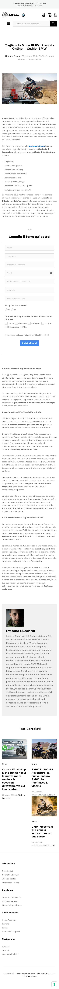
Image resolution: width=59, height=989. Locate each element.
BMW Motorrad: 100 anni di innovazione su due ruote (42, 831)
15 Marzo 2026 (9, 795)
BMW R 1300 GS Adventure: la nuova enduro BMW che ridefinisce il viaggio (42, 777)
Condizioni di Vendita (11, 897)
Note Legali (7, 871)
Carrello (5, 924)
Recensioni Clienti (10, 954)
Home (8, 56)
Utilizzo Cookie (9, 879)
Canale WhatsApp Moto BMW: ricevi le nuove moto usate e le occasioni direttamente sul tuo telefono (14, 779)
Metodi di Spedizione (12, 905)
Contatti (5, 950)
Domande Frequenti (11, 932)
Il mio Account (9, 920)
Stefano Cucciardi (47, 795)
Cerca (53, 23)
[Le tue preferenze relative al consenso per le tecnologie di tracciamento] (54, 984)
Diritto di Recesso (10, 901)
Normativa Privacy (10, 875)
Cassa (4, 928)
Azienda (5, 946)
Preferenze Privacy (10, 883)
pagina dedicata (37, 146)
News (17, 56)
